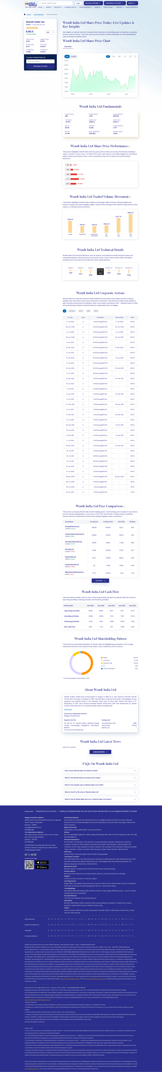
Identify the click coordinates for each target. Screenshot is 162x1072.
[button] (40, 3)
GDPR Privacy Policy (82, 910)
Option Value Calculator (110, 849)
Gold (65, 886)
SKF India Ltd (69, 549)
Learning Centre (81, 869)
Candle (73, 56)
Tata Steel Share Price (87, 859)
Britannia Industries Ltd (123, 861)
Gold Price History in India (97, 891)
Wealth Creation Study (95, 905)
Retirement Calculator (123, 842)
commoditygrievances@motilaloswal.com (38, 1000)
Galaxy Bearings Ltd (72, 564)
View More (99, 581)
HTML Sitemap (75, 913)
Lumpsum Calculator (71, 844)
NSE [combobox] (48, 32)
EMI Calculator (112, 844)
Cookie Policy (121, 903)
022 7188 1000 (29, 842)
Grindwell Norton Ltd (72, 526)
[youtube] (32, 855)
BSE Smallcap (91, 835)
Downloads (93, 910)
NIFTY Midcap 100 (120, 835)
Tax (65, 898)
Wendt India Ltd (70, 557)
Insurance (72, 825)
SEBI (72, 903)
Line (67, 56)
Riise (94, 854)
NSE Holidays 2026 (70, 891)
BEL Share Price (92, 864)
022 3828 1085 (29, 830)
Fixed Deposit (102, 822)
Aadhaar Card (79, 898)
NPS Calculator (96, 849)
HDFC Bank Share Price (71, 859)
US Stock (124, 883)
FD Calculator (78, 842)
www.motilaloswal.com (32, 1069)
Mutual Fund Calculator (98, 844)
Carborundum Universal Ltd (74, 534)
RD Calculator (89, 842)
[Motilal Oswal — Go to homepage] (30, 5)
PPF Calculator (107, 847)
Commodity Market (80, 830)
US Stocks (122, 820)
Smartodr (101, 910)
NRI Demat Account (92, 820)
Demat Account (88, 883)
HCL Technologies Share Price (105, 861)
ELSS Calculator (118, 847)
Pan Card (71, 898)
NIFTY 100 (131, 835)
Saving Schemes (90, 898)
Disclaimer (112, 903)
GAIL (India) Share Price (124, 859)
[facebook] (26, 855)
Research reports (69, 869)
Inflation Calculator (83, 849)
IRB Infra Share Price (87, 861)
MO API (90, 854)
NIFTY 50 (67, 835)
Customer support (91, 879)
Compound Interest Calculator (105, 842)
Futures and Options (94, 830)
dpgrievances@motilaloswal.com (96, 979)
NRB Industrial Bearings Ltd (74, 572)
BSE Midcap (100, 835)
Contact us (68, 879)
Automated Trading (109, 886)
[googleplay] (42, 867)
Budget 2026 (68, 883)
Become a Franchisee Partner (87, 874)
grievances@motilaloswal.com (70, 979)
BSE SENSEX (74, 835)
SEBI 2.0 (107, 910)
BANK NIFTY (82, 835)
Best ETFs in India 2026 (78, 893)
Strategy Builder (102, 854)
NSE (69, 903)
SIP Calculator (68, 842)
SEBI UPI (130, 3)
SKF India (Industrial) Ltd (73, 542)
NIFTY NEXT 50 (109, 835)
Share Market (68, 830)
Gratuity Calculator (95, 847)
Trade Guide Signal (80, 854)
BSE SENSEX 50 (71, 837)
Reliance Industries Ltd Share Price (75, 864)
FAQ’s (74, 879)
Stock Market (78, 883)
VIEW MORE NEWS (99, 752)
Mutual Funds (80, 820)
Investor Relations (102, 903)
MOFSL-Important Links (87, 903)
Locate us (80, 879)
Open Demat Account (113, 3)
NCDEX (76, 903)
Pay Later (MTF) (113, 822)
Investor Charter (69, 910)
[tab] (108, 56)
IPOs (109, 883)
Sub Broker (131, 883)
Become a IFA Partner (105, 874)
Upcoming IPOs (69, 820)
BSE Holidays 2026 (82, 891)
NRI (69, 886)
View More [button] (68, 709)
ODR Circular (115, 910)
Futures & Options (101, 883)
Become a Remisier (119, 874)
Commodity (75, 886)
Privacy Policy (125, 910)
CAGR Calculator (84, 844)
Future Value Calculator (80, 847)
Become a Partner (91, 3)
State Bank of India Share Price (106, 859)
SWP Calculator (123, 844)
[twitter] (29, 855)
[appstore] (42, 862)
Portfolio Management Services (86, 822)
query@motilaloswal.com (33, 827)
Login (78, 3)
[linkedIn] (35, 855)
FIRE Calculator (123, 849)
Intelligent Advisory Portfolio (108, 820)
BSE (65, 903)
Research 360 (68, 854)
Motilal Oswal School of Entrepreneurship (101, 869)
